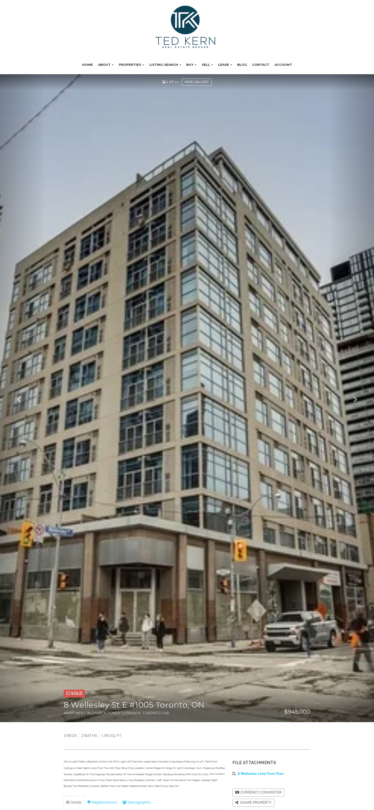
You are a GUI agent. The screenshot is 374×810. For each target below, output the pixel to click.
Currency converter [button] (261, 792)
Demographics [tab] (139, 802)
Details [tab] (76, 802)
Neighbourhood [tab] (104, 802)
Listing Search (164, 65)
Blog (242, 65)
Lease (224, 65)
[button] (22, 398)
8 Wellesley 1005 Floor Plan (261, 774)
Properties (130, 65)
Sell (206, 65)
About (104, 65)
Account (283, 65)
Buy (190, 65)
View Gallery (196, 82)
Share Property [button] (255, 802)
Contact (260, 65)
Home (87, 65)
